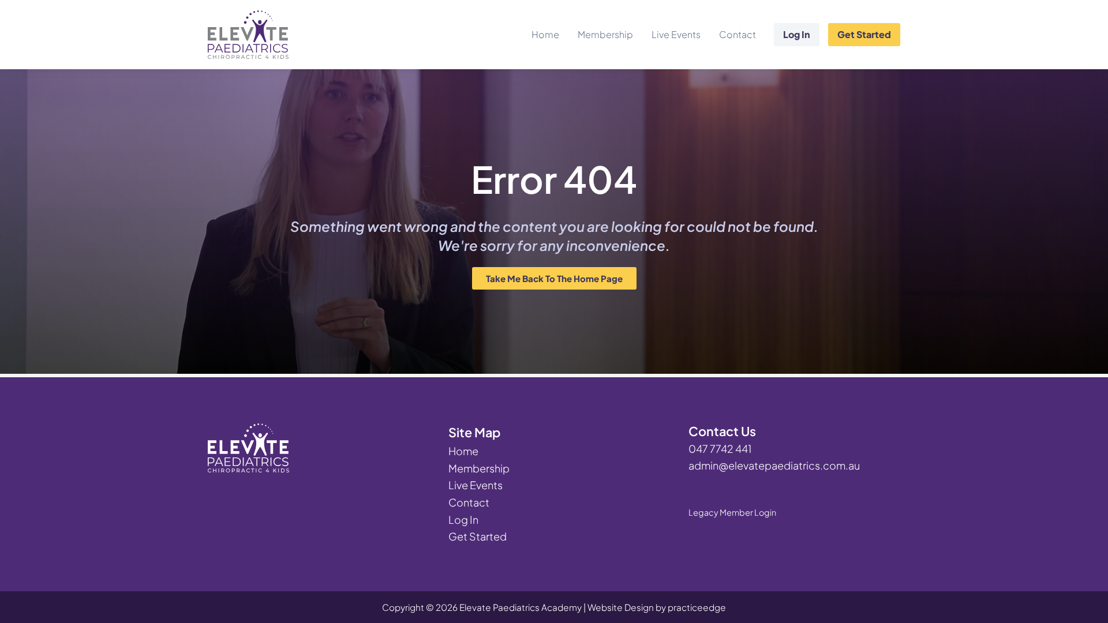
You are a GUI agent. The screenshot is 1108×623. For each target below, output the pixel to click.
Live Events (676, 34)
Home (545, 34)
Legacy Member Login (732, 512)
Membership (605, 34)
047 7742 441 (719, 448)
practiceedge (697, 607)
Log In (796, 34)
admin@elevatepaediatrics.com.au (774, 465)
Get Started (864, 34)
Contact (737, 34)
